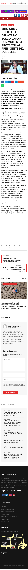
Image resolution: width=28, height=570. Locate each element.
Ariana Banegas (9, 248)
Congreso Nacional (19, 248)
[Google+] (16, 84)
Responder (5, 348)
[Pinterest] (12, 84)
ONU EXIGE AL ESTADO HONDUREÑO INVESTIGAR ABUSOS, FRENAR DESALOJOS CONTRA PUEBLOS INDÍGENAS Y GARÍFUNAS (13, 459)
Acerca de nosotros (6, 560)
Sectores (10, 28)
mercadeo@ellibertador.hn (7, 512)
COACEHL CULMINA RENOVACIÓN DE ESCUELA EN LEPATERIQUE (13, 444)
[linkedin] (9, 84)
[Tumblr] (2, 88)
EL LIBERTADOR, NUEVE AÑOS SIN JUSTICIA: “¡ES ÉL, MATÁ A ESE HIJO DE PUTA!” (14, 436)
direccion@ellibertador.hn (7, 510)
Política (4, 28)
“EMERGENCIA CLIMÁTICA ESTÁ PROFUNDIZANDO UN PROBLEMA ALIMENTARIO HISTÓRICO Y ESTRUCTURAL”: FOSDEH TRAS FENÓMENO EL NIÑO (13, 308)
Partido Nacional (13, 251)
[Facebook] (2, 84)
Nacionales (13, 286)
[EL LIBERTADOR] (14, 9)
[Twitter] (6, 84)
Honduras (6, 251)
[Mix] (22, 84)
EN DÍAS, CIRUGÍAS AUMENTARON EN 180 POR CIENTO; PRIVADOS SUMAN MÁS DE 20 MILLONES (13, 416)
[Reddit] (19, 84)
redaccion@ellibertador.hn (7, 514)
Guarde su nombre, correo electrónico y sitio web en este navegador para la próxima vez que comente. (14, 388)
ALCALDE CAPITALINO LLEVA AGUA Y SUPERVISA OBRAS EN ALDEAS (13, 451)
